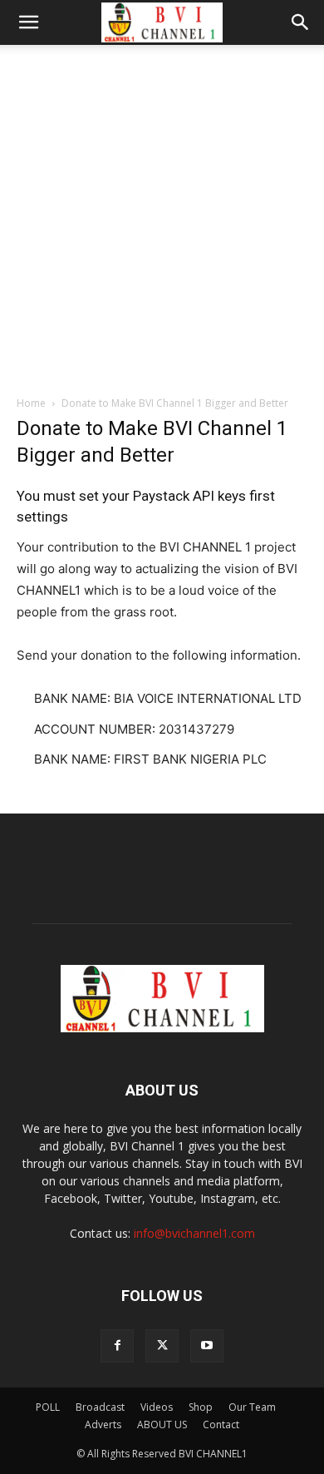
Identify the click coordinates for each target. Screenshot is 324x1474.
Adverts (103, 1424)
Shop (201, 1407)
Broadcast (100, 1407)
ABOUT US (162, 1424)
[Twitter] (162, 1346)
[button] (28, 22)
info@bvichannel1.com (194, 1233)
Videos (156, 1407)
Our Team (252, 1407)
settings (42, 516)
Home (31, 403)
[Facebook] (117, 1346)
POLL (48, 1407)
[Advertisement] (162, 215)
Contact (221, 1424)
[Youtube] (206, 1346)
